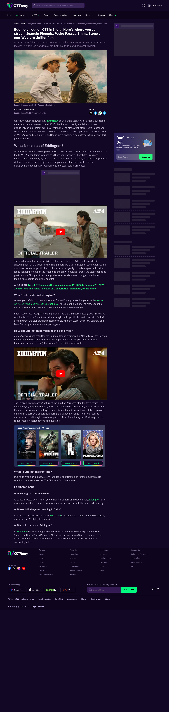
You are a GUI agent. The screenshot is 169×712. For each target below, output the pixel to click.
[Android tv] (52, 589)
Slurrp (107, 598)
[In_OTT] (18, 568)
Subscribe (146, 156)
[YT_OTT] (23, 568)
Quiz (102, 570)
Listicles (73, 562)
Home (41, 554)
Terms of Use (136, 558)
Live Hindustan (44, 598)
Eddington (94, 499)
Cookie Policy (105, 558)
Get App (103, 562)
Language (42, 566)
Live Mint (59, 598)
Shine (83, 598)
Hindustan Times (27, 598)
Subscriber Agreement (140, 554)
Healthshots (95, 598)
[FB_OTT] (9, 568)
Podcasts (104, 550)
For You (42, 550)
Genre (41, 570)
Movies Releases (76, 570)
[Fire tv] (67, 589)
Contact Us (135, 550)
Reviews (73, 558)
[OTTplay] (17, 5)
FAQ (132, 566)
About (102, 566)
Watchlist (73, 550)
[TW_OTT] (14, 568)
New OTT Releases (46, 574)
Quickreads (74, 566)
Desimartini (72, 598)
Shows (41, 562)
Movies (41, 558)
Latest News (74, 554)
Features (73, 574)
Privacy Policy (136, 562)
